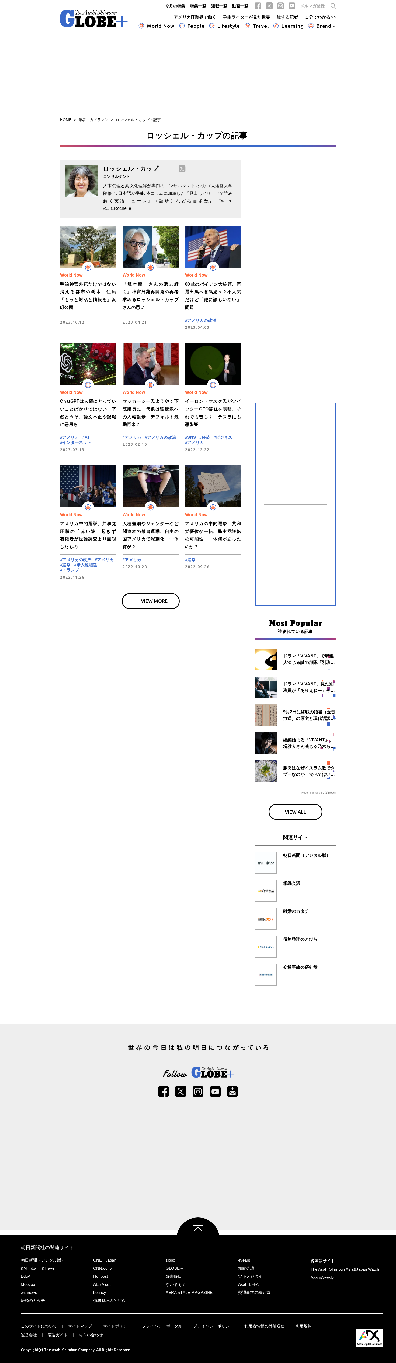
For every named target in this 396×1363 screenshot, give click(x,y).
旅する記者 (287, 17)
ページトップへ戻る (198, 1239)
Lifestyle (228, 26)
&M (24, 1268)
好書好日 (174, 1276)
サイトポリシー (117, 1326)
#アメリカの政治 (200, 320)
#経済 (204, 437)
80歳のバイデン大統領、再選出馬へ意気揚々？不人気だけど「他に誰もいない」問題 (213, 296)
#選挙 (65, 564)
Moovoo (28, 1284)
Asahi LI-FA (248, 1284)
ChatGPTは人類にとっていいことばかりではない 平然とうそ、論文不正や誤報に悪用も (88, 413)
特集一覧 (198, 5)
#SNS (190, 437)
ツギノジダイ (250, 1276)
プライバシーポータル (162, 1326)
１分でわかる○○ (320, 17)
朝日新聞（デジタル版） (43, 1260)
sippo (170, 1260)
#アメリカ (69, 437)
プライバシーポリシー (213, 1326)
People (196, 26)
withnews (29, 1292)
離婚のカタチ (33, 1300)
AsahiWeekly (322, 1277)
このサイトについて (39, 1326)
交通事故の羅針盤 (254, 1292)
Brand (323, 26)
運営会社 (29, 1335)
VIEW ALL (295, 812)
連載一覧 (219, 5)
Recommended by (312, 792)
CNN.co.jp (102, 1268)
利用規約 (304, 1326)
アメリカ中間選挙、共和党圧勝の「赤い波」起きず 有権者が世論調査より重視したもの (88, 535)
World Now (161, 26)
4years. (244, 1260)
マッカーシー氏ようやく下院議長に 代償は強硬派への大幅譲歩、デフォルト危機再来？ (151, 413)
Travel (261, 26)
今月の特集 (175, 5)
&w (34, 1268)
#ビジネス (223, 437)
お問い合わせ (91, 1335)
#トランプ (69, 570)
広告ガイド (58, 1335)
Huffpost (100, 1276)
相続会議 (246, 1268)
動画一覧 (240, 5)
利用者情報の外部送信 (264, 1326)
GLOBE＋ (175, 1268)
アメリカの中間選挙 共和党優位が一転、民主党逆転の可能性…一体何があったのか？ (213, 535)
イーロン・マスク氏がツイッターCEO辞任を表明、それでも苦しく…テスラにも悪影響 (213, 413)
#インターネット (75, 442)
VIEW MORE (154, 601)
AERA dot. (102, 1284)
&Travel (48, 1268)
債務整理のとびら (109, 1300)
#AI (85, 437)
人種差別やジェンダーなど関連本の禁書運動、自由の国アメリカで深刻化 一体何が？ (151, 535)
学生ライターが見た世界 (246, 17)
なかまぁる (176, 1284)
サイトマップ (80, 1326)
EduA (25, 1276)
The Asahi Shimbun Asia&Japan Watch (345, 1269)
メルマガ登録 (312, 5)
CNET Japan (104, 1260)
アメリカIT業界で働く (195, 17)
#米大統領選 (85, 564)
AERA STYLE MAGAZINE (189, 1292)
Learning (292, 26)
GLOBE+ (93, 18)
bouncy (99, 1292)
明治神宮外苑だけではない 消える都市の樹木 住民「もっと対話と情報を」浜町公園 (88, 296)
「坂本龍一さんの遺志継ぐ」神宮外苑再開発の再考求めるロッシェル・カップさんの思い (151, 296)
